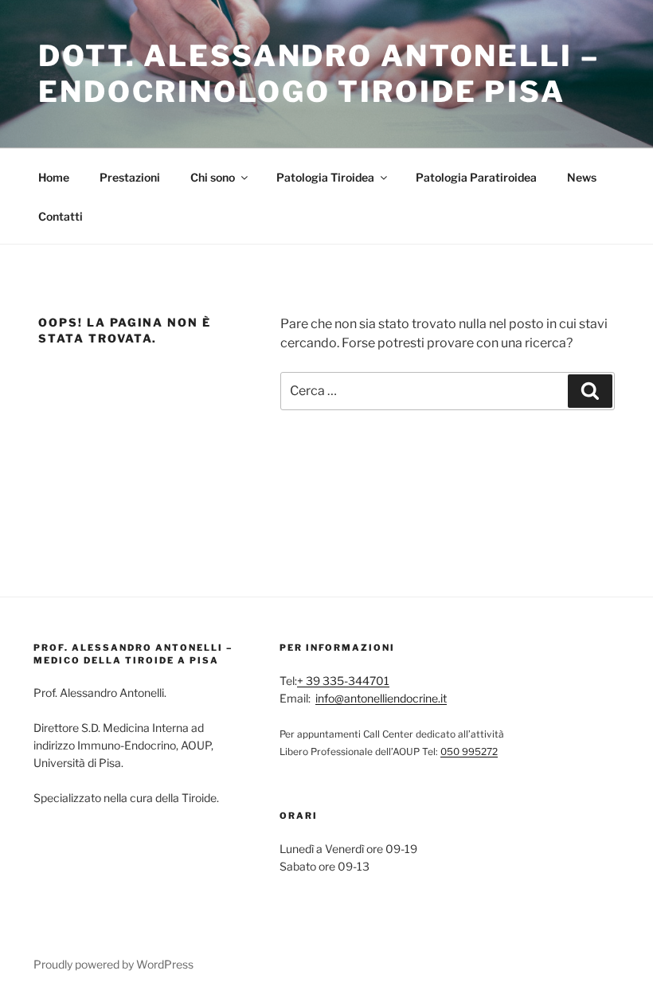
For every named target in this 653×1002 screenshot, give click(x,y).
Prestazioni (130, 177)
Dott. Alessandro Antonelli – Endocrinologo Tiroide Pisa (319, 73)
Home (53, 177)
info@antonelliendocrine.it (381, 698)
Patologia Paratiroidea (476, 177)
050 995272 (469, 751)
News (581, 177)
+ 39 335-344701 (343, 680)
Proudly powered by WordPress (113, 964)
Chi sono (212, 177)
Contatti (60, 216)
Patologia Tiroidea (325, 177)
